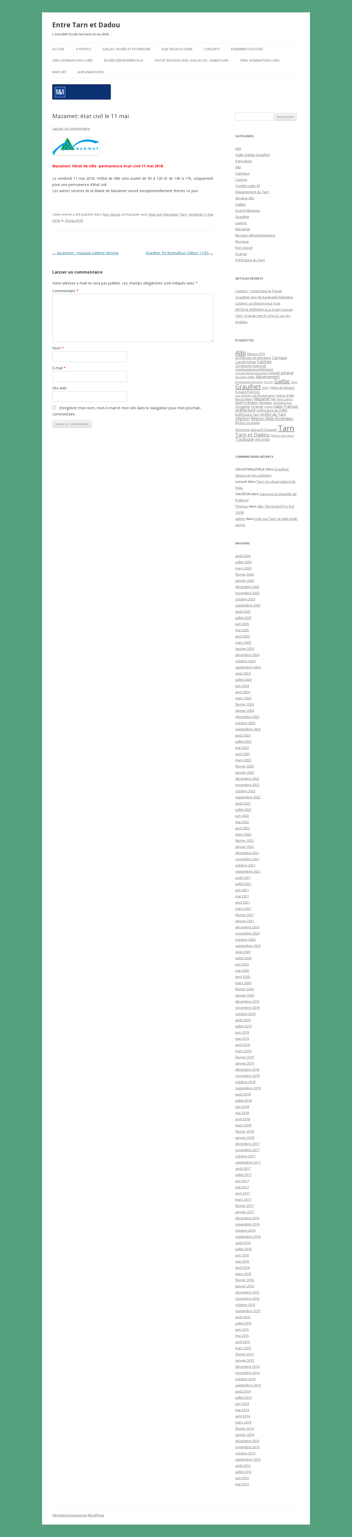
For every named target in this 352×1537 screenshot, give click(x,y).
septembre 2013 (248, 1459)
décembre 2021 (247, 853)
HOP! (265, 388)
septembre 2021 (248, 871)
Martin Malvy (244, 399)
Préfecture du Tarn (250, 260)
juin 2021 (242, 890)
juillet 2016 (243, 1249)
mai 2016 (242, 1261)
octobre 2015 (245, 1304)
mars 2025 (243, 642)
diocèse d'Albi (245, 377)
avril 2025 (242, 636)
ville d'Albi (262, 439)
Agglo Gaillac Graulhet (252, 154)
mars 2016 (243, 1273)
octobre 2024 (245, 661)
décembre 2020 (247, 927)
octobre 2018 (245, 1082)
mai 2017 (242, 1187)
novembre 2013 (247, 1447)
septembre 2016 (248, 1236)
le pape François (247, 392)
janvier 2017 (244, 1211)
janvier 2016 (244, 1286)
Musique (242, 241)
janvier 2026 (244, 580)
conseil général (280, 372)
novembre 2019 (247, 1007)
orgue (268, 406)
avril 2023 (242, 753)
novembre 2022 (247, 784)
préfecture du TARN (272, 410)
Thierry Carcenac (282, 435)
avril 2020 (242, 976)
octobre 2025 (245, 599)
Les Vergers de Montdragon (255, 395)
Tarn (183, 214)
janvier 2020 (244, 995)
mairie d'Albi (285, 395)
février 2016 (244, 1280)
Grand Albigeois (247, 210)
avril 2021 (242, 902)
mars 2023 (243, 760)
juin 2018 (242, 1106)
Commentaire (65, 290)
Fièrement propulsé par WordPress (78, 1515)
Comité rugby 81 (247, 185)
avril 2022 (242, 828)
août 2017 (242, 1168)
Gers (294, 382)
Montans (265, 402)
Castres (241, 179)
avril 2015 (242, 1341)
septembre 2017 (248, 1162)
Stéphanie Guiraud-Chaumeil (256, 430)
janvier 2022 (244, 846)
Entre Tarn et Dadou (86, 24)
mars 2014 (243, 1422)
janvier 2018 (244, 1137)
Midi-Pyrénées (246, 402)
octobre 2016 (245, 1230)
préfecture (245, 410)
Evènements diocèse (247, 49)
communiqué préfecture (254, 369)
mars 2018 (243, 1125)
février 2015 (244, 1354)
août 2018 (242, 1094)
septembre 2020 (248, 945)
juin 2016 (242, 1255)
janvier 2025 (244, 648)
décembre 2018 (247, 1069)
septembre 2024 (248, 667)
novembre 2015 (247, 1298)
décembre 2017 (247, 1143)
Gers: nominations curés (72, 60)
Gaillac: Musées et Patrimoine (126, 49)
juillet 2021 (243, 883)
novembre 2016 (247, 1224)
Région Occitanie (247, 423)
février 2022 (244, 840)
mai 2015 (242, 1335)
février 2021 (244, 914)
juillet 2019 (243, 1026)
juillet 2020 (243, 958)
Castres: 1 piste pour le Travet (258, 291)
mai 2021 (242, 896)
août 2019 (242, 1020)
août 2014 (242, 1391)
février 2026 (244, 574)
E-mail (59, 367)
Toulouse (244, 439)
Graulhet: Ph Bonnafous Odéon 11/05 (179, 252)
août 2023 (242, 735)
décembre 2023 (247, 716)
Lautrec (241, 222)
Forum (268, 382)
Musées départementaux (123, 60)
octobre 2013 (245, 1453)
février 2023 (244, 766)
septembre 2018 (248, 1088)
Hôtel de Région (282, 388)
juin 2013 (242, 1478)
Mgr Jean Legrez (282, 399)
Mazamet (170, 214)
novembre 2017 (247, 1150)
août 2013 (242, 1465)
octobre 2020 (245, 939)
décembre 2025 (247, 586)
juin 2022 (242, 815)
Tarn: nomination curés (259, 60)
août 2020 (242, 952)
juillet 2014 (243, 1397)
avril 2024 (242, 692)
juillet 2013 (243, 1471)
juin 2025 (242, 624)
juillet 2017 (243, 1174)
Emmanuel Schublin (249, 382)
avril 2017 (242, 1193)
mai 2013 (242, 1484)
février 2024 (244, 704)
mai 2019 (242, 1038)
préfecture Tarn (247, 414)
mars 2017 (243, 1199)
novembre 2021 (247, 859)
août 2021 (242, 877)
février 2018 (244, 1131)
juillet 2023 (243, 741)
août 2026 (242, 555)
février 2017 (244, 1205)
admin (240, 518)
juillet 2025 (243, 617)
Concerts (212, 49)
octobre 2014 (245, 1379)
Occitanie (242, 406)
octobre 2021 (245, 865)
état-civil (155, 214)
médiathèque (282, 403)
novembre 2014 (247, 1372)
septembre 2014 (248, 1385)
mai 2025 (242, 630)
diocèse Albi (244, 198)
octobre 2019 (245, 1013)
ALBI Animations (91, 72)
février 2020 (244, 989)
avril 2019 (242, 1044)
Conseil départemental (251, 373)
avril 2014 (242, 1416)
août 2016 (242, 1242)
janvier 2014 (244, 1434)
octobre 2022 (245, 791)
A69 (238, 148)
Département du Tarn (252, 192)
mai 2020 (242, 970)
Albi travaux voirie (177, 49)
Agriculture (243, 161)
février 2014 (244, 1428)
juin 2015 (242, 1329)
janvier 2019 (244, 1063)
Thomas (241, 506)
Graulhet (242, 216)
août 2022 (242, 803)
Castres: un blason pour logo (257, 303)
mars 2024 (243, 698)
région (242, 418)
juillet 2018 (243, 1100)
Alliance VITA (256, 354)
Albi (238, 167)
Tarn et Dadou (252, 434)
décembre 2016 (247, 1218)
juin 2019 (242, 1032)
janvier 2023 (244, 772)
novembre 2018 (247, 1075)
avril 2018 (242, 1119)
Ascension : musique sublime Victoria (85, 252)
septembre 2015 (248, 1311)
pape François (286, 406)
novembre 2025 (247, 593)
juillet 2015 (243, 1323)
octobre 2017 (245, 1156)
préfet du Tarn (273, 414)
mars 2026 (243, 568)
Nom (58, 348)
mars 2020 (243, 982)
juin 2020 (242, 964)
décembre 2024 (247, 654)
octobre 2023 (245, 723)
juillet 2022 (243, 809)
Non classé (111, 214)
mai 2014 (242, 1410)
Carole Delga (245, 361)
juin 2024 (242, 685)
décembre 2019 (247, 1001)
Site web (59, 388)
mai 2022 (242, 822)
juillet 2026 (243, 562)
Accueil (58, 49)
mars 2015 (243, 1348)
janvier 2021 (244, 921)
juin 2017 (242, 1181)
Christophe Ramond (250, 366)
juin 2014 (242, 1403)
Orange (241, 253)
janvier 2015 (244, 1360)
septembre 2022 (248, 797)
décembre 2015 (247, 1292)
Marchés (59, 72)
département (268, 376)
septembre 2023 (248, 729)
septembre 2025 (248, 605)
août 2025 (242, 611)
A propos (83, 49)
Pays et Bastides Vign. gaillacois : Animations (191, 60)
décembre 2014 (247, 1366)
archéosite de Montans (253, 357)
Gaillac (240, 204)
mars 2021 (243, 908)
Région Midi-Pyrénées (272, 418)
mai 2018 (242, 1112)
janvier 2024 (244, 710)
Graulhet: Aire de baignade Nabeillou (264, 297)
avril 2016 (242, 1267)
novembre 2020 (247, 933)
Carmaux (242, 173)
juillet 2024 (243, 679)
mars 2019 (243, 1051)
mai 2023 (242, 747)
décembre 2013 (247, 1440)
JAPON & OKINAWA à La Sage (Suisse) (264, 309)
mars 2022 (243, 834)
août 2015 (242, 1317)
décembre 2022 (247, 778)
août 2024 (242, 673)
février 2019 (244, 1057)
